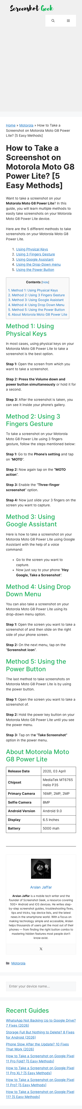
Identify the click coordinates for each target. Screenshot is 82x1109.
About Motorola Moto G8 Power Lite (37, 314)
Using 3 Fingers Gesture (35, 254)
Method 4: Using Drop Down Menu (36, 305)
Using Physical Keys (32, 249)
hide (45, 282)
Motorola (26, 125)
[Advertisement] (41, 70)
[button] (53, 21)
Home (11, 125)
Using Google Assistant (35, 259)
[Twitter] (41, 949)
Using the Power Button (35, 270)
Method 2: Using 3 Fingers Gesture (36, 295)
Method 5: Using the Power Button (36, 310)
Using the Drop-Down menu (38, 264)
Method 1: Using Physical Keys (33, 290)
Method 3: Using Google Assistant (36, 300)
